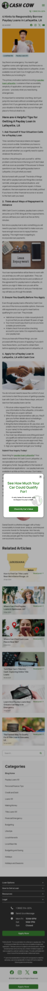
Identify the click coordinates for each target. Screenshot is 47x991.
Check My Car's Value (23, 509)
